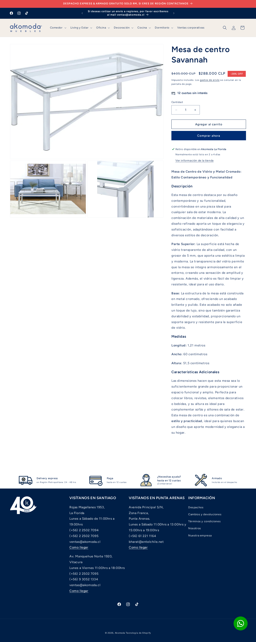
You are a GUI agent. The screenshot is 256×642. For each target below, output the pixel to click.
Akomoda (120, 633)
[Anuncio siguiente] (173, 13)
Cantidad (177, 102)
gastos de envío (210, 80)
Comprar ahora (208, 136)
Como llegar (78, 547)
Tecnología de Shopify (138, 633)
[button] (58, 28)
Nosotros (194, 528)
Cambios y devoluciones (204, 514)
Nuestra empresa (200, 535)
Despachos (195, 507)
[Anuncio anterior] (82, 13)
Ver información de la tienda (194, 160)
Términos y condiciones (204, 521)
